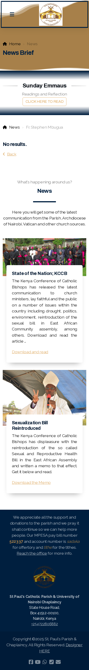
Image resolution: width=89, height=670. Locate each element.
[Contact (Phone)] (51, 662)
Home (15, 43)
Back (11, 154)
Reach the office (32, 553)
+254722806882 (44, 624)
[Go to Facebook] (30, 662)
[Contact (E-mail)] (58, 662)
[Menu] (11, 14)
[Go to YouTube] (37, 662)
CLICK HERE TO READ (45, 101)
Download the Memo (31, 482)
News (14, 127)
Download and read (30, 351)
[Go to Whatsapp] (44, 662)
